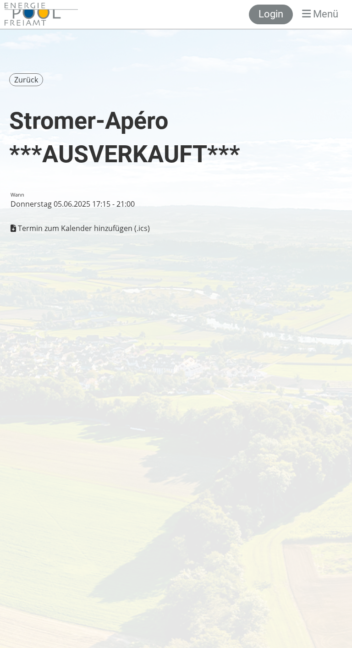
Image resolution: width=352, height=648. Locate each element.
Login (270, 14)
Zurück (26, 80)
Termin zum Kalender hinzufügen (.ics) (84, 228)
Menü (324, 14)
